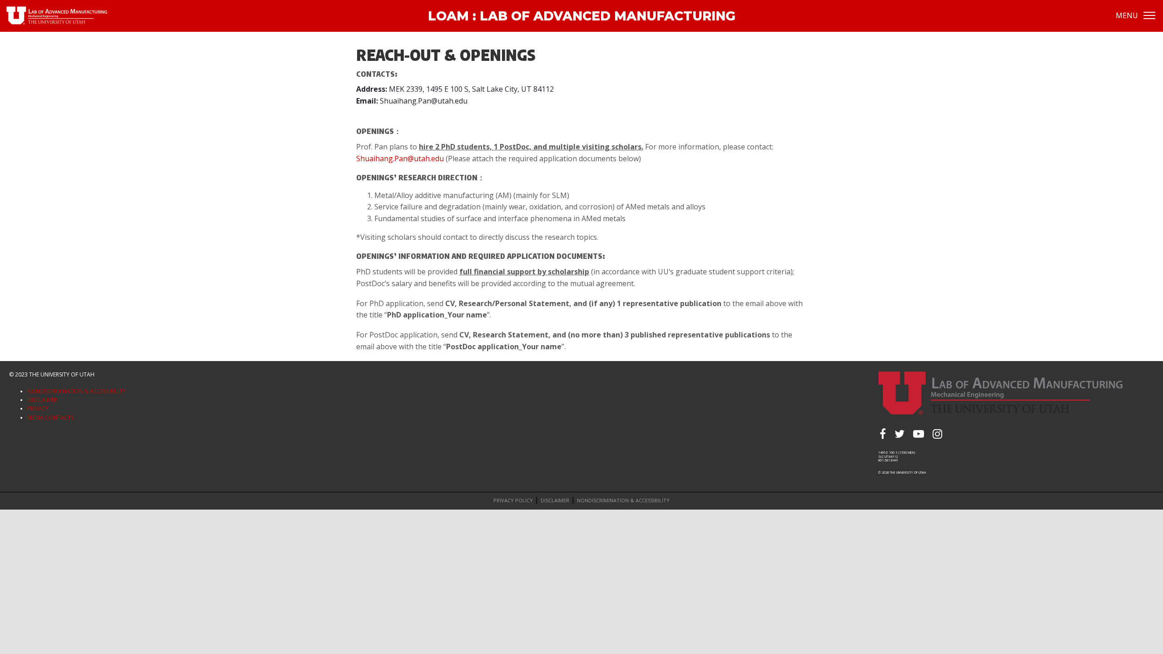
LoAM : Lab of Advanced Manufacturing (582, 16)
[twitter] (899, 434)
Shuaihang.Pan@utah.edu (400, 159)
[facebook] (882, 434)
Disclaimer (42, 400)
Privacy (38, 408)
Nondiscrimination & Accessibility (76, 391)
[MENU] (1149, 15)
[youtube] (918, 434)
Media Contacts (50, 417)
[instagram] (937, 434)
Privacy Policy (513, 500)
